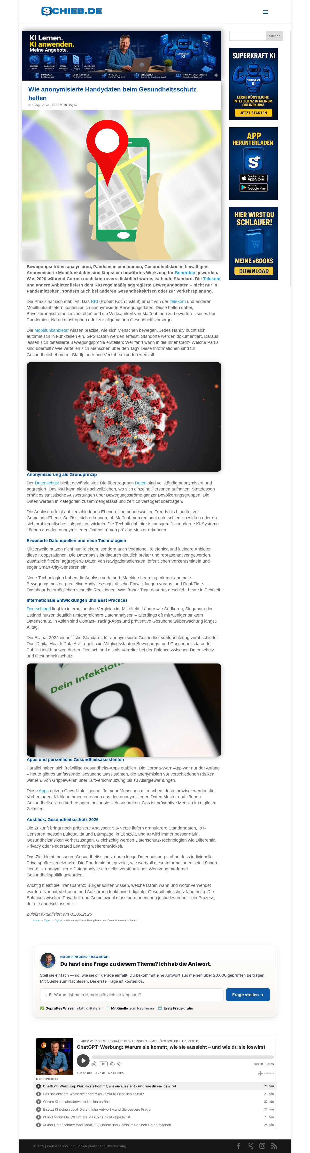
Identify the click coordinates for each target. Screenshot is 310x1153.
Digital (73, 105)
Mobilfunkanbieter (51, 330)
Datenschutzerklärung (108, 1146)
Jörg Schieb (42, 105)
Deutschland (39, 608)
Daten (141, 483)
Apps (44, 790)
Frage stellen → (248, 994)
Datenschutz (47, 483)
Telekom (211, 278)
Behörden (185, 272)
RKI (94, 301)
